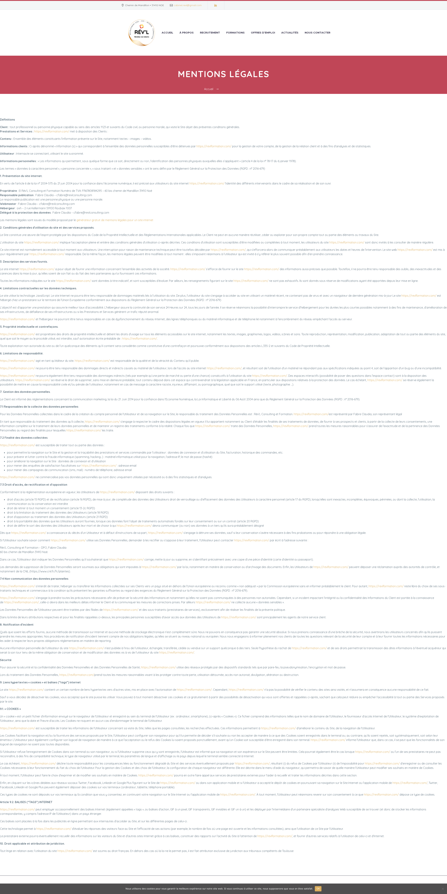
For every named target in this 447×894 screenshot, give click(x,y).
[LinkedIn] (215, 5)
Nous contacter (317, 32)
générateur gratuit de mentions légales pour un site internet (114, 220)
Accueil (167, 32)
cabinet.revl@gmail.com (188, 5)
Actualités (289, 32)
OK (318, 888)
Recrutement (210, 32)
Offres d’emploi (263, 32)
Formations (235, 32)
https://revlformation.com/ (51, 131)
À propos (186, 32)
